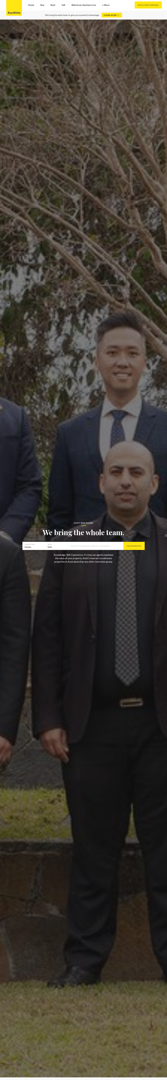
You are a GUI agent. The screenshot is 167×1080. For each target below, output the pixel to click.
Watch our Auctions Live (83, 5)
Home (31, 5)
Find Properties (134, 546)
